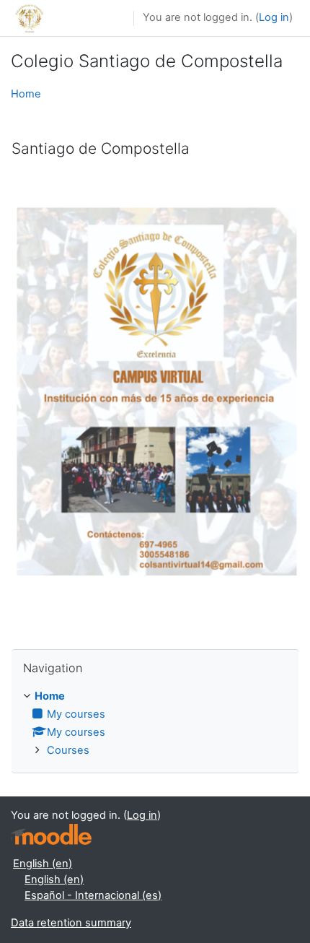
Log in (274, 17)
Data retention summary (71, 922)
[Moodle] (51, 834)
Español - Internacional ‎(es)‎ (93, 895)
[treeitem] (155, 724)
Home (26, 93)
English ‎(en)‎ (42, 863)
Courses (68, 750)
